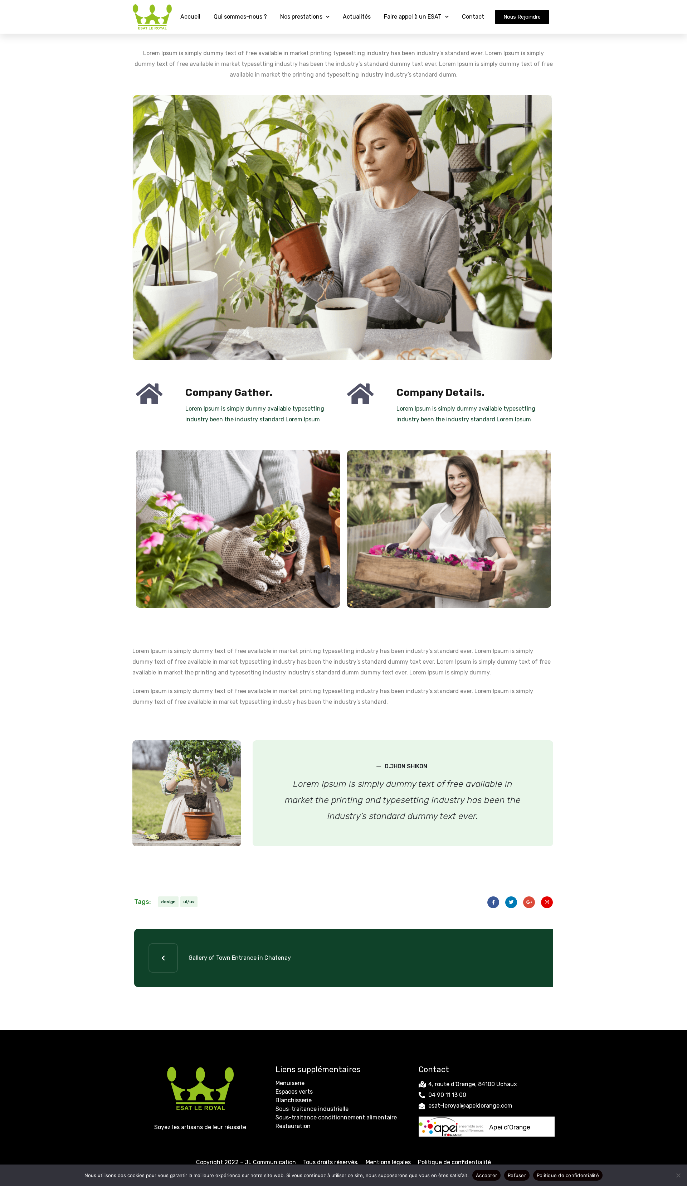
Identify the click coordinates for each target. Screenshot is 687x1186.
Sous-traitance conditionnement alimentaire (336, 1117)
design (168, 901)
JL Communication (270, 1162)
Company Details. (440, 392)
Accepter (486, 1175)
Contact (473, 16)
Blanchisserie (294, 1100)
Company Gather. (228, 392)
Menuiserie (290, 1083)
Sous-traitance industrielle (312, 1108)
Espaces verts (294, 1091)
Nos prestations (301, 16)
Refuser (517, 1175)
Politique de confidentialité (454, 1162)
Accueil (190, 16)
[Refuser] (678, 1175)
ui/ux (189, 901)
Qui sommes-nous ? (240, 16)
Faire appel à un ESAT (413, 16)
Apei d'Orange (509, 1127)
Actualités (357, 16)
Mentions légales (388, 1162)
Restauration (293, 1126)
